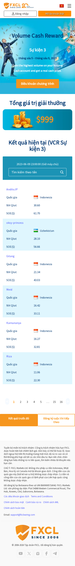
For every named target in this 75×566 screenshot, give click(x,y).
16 (61, 402)
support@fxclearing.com (23, 514)
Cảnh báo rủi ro (33, 502)
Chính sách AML (51, 502)
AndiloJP (12, 189)
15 (54, 402)
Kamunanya (13, 323)
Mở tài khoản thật (55, 13)
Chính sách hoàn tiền (14, 508)
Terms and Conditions (42, 496)
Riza (9, 356)
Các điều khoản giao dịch (16, 496)
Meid (9, 289)
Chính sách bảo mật (14, 502)
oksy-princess (14, 222)
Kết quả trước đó (18, 418)
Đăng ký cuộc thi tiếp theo (56, 420)
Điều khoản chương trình (37, 83)
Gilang (10, 256)
